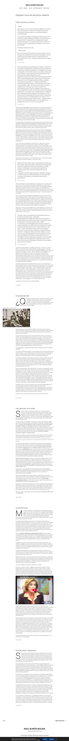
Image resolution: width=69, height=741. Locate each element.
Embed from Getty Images (9, 307)
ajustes (38, 739)
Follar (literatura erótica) (25, 22)
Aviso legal (45, 735)
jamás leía (26, 449)
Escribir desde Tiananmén (26, 650)
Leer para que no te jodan (25, 408)
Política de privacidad (26, 735)
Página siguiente (60, 720)
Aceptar (45, 739)
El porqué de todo (22, 296)
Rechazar (51, 739)
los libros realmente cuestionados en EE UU (31, 533)
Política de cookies (37, 735)
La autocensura (21, 508)
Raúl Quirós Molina (34, 5)
